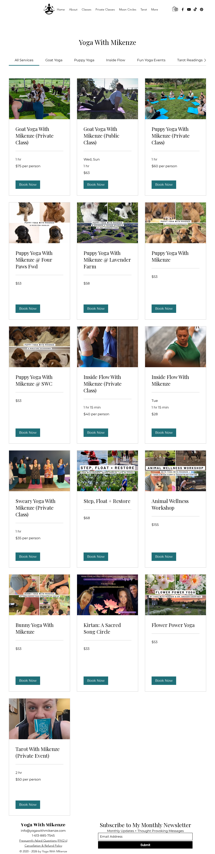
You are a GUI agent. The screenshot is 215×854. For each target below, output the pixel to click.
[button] (86, 9)
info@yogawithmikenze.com (43, 831)
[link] (24, 60)
